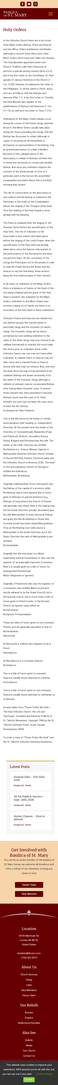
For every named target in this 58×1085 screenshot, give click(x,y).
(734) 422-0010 (29, 957)
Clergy (29, 979)
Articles (29, 1012)
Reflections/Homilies (29, 1022)
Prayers (29, 1017)
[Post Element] (31, 781)
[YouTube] (29, 4)
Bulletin (29, 1040)
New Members (29, 990)
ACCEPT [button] (29, 1080)
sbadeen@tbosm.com (29, 953)
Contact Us (29, 1055)
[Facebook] (22, 4)
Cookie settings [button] (44, 1074)
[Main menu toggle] (50, 14)
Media (29, 1045)
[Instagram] (35, 4)
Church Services (29, 974)
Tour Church (29, 1050)
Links (29, 985)
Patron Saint (29, 995)
